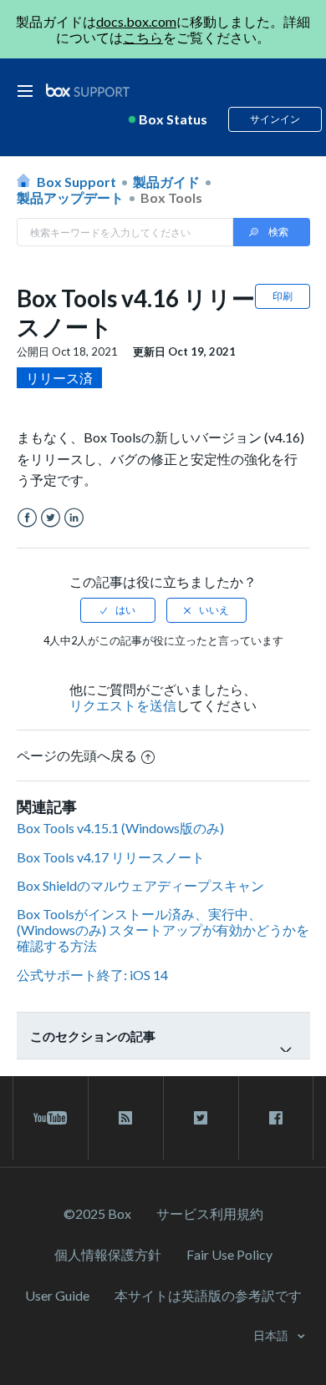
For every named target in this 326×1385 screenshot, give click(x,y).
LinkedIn (74, 518)
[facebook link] (276, 1118)
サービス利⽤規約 (209, 1213)
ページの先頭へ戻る (77, 755)
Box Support (76, 182)
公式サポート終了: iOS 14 (92, 975)
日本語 (272, 1335)
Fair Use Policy (229, 1254)
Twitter (50, 518)
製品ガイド (166, 182)
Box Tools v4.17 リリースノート (111, 857)
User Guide (57, 1295)
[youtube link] (50, 1118)
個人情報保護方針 (107, 1254)
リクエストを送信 (122, 705)
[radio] (117, 610)
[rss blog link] (126, 1118)
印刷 (283, 296)
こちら (143, 37)
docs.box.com (136, 21)
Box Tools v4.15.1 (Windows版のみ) (120, 828)
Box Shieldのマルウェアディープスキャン (140, 885)
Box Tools (171, 197)
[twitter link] (201, 1118)
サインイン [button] (275, 119)
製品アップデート (70, 197)
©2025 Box (97, 1213)
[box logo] (88, 89)
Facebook (27, 518)
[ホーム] (88, 90)
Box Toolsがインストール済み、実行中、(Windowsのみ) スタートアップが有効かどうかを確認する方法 (163, 929)
